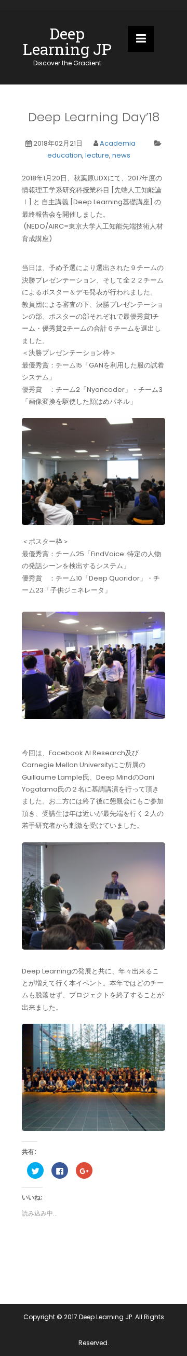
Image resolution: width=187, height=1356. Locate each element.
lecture (97, 155)
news (121, 155)
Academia (118, 143)
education (64, 155)
